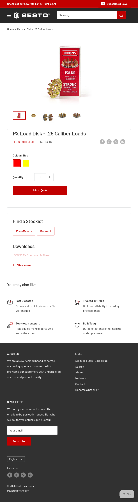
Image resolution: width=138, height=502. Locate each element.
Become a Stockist (87, 389)
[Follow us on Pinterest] (23, 474)
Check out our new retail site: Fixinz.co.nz (31, 3)
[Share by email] (122, 141)
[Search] (121, 15)
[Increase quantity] (49, 177)
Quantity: (18, 177)
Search (79, 366)
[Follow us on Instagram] (16, 474)
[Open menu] (9, 15)
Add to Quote (40, 190)
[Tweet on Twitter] (115, 141)
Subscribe (19, 441)
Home (10, 29)
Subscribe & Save (117, 3)
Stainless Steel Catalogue (91, 360)
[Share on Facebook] (102, 141)
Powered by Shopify (18, 490)
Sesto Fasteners (23, 141)
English (13, 459)
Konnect (45, 231)
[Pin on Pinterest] (109, 141)
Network (80, 378)
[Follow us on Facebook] (9, 474)
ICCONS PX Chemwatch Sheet (31, 255)
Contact (80, 384)
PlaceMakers (24, 231)
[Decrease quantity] (30, 177)
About (79, 372)
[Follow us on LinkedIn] (30, 474)
